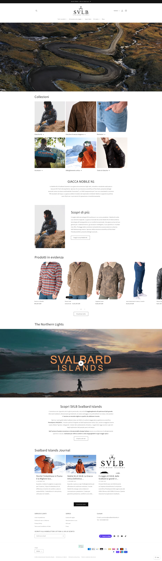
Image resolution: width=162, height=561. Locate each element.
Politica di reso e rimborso (42, 520)
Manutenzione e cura (71, 520)
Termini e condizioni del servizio (88, 557)
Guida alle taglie (70, 517)
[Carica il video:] (81, 363)
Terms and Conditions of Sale (43, 526)
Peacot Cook (68, 301)
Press (67, 526)
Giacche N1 (38, 134)
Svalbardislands (41, 557)
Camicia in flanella (39, 301)
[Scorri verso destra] (85, 309)
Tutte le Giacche (102, 170)
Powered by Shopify (50, 557)
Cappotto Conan (99, 301)
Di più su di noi (81, 438)
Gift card (68, 523)
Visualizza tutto (81, 314)
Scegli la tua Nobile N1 (80, 237)
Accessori (38, 170)
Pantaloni (100, 134)
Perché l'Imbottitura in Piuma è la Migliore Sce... (49, 477)
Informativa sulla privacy (74, 557)
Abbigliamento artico (73, 170)
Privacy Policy (38, 523)
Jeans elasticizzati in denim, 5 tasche (135, 301)
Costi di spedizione (40, 517)
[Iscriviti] (63, 536)
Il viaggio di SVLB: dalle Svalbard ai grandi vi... (109, 477)
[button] (36, 11)
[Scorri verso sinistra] (77, 309)
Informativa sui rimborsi (61, 557)
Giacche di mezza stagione (75, 134)
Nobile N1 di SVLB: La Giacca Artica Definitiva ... (80, 477)
